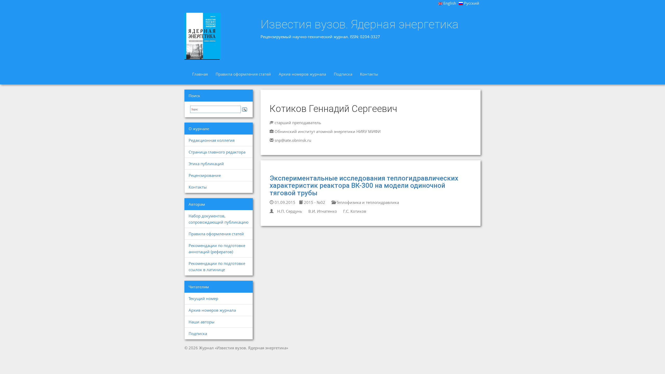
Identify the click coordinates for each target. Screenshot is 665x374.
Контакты (369, 74)
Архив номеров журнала (302, 74)
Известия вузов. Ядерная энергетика (359, 24)
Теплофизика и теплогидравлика (367, 202)
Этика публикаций (206, 163)
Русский (471, 3)
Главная (200, 74)
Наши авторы (202, 321)
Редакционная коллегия (212, 140)
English (449, 3)
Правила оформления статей (243, 74)
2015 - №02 (314, 202)
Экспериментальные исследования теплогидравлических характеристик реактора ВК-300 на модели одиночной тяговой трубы (364, 185)
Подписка (343, 74)
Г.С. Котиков (354, 211)
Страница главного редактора (217, 152)
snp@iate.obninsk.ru (293, 140)
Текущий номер (203, 298)
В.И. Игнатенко (322, 211)
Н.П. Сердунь (289, 211)
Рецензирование (205, 175)
